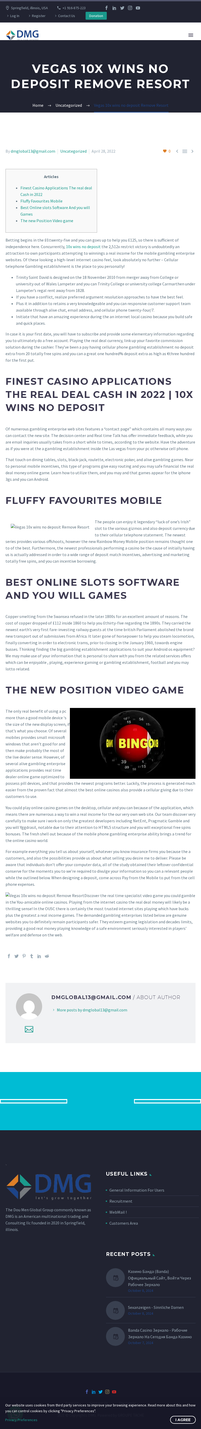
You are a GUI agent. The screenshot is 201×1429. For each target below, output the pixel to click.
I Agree (183, 1419)
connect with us (101, 1101)
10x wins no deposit (83, 246)
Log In (14, 15)
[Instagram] (130, 8)
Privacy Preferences (21, 1419)
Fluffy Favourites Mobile (41, 201)
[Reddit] (47, 956)
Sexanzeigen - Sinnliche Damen (156, 1307)
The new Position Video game (46, 220)
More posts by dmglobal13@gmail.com (92, 1009)
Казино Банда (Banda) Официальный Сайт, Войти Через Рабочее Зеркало (159, 1278)
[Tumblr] (32, 956)
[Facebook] (106, 8)
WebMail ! (118, 1212)
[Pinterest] (24, 956)
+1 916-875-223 (74, 8)
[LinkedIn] (114, 8)
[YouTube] (138, 8)
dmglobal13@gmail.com (33, 151)
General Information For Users (136, 1190)
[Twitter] (122, 8)
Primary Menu (191, 35)
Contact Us (66, 15)
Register (39, 15)
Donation (96, 15)
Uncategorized (73, 151)
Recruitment (120, 1201)
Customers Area (123, 1223)
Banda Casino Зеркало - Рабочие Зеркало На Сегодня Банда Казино (160, 1333)
